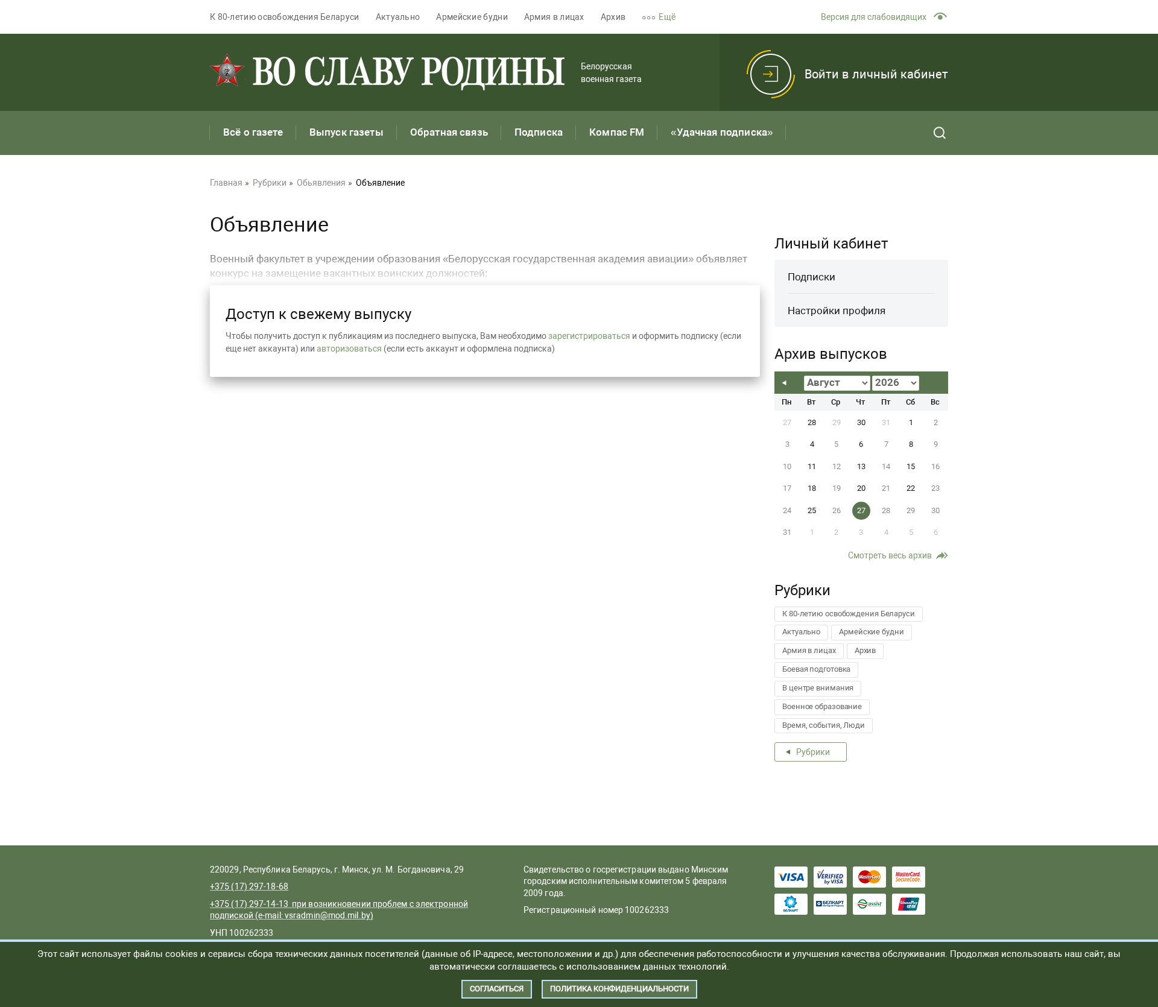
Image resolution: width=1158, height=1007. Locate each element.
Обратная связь (449, 132)
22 (910, 488)
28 (812, 422)
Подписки (811, 277)
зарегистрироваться (589, 336)
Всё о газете (253, 132)
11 (812, 466)
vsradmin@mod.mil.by (327, 915)
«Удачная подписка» (722, 132)
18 (812, 488)
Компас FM (616, 132)
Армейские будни (472, 17)
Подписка (538, 132)
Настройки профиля (836, 311)
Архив (613, 17)
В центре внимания (817, 687)
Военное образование (822, 706)
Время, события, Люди (823, 725)
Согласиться (497, 988)
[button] (666, 17)
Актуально (398, 17)
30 (861, 422)
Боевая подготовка (816, 669)
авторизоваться (349, 348)
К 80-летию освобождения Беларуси (284, 17)
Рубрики (813, 752)
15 (910, 466)
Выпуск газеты (346, 132)
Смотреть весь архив (890, 555)
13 (861, 466)
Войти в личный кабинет (876, 74)
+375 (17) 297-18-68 (249, 886)
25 (812, 510)
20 (861, 488)
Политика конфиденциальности (619, 988)
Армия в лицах (554, 17)
